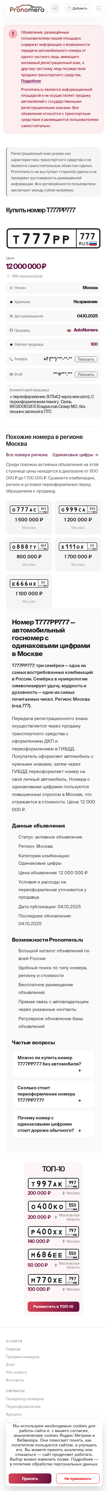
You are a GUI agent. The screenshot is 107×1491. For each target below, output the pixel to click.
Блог (10, 1364)
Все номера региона (27, 454)
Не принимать (77, 1479)
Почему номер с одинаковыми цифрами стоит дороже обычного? (46, 1124)
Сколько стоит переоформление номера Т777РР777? (46, 1094)
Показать (86, 359)
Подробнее (31, 81)
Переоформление (23, 1406)
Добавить (80, 8)
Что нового (16, 1372)
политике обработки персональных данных (55, 1464)
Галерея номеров (22, 1357)
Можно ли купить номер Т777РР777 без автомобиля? (49, 1060)
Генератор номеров (25, 1399)
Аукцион (14, 1414)
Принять (30, 1479)
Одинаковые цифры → (75, 454)
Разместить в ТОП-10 (53, 1306)
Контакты (15, 1380)
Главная (13, 1349)
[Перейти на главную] (27, 8)
